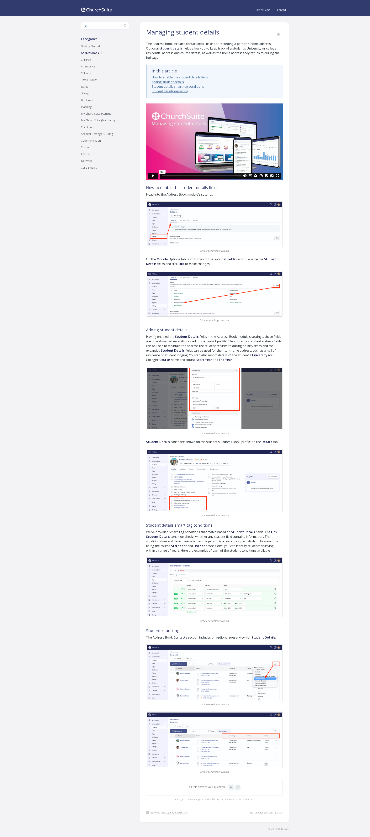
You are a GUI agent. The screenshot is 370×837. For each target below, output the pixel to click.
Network (86, 161)
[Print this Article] (278, 34)
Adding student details (168, 82)
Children (86, 59)
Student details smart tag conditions (178, 86)
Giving (84, 93)
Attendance (88, 66)
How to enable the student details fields (180, 77)
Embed (85, 154)
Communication (91, 140)
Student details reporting (170, 91)
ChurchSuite (277, 828)
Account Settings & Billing (97, 134)
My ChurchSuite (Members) (98, 120)
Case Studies (89, 167)
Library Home (262, 10)
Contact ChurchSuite (177, 812)
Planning (86, 107)
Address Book (90, 53)
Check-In (86, 127)
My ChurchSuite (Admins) (96, 113)
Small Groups (89, 80)
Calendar (86, 73)
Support (86, 147)
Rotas (84, 86)
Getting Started (90, 46)
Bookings (87, 100)
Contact (281, 10)
